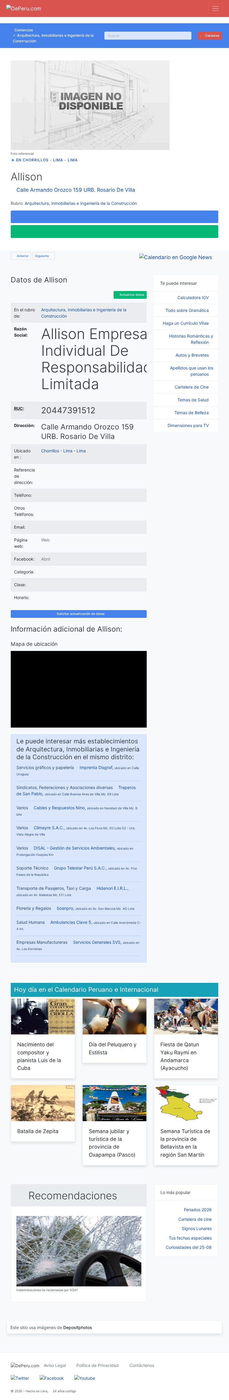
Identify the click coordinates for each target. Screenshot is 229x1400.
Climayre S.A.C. (49, 827)
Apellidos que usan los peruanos (191, 371)
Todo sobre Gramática (187, 310)
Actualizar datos (131, 295)
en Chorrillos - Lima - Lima (47, 160)
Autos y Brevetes (193, 355)
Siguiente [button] (42, 256)
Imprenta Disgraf (96, 767)
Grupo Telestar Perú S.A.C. (80, 867)
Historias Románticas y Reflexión (191, 339)
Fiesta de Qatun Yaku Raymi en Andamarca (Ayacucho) (179, 1056)
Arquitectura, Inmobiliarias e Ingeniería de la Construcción (81, 203)
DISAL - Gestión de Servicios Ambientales (74, 847)
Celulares (211, 36)
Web (45, 539)
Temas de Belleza (192, 412)
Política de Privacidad (97, 1365)
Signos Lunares (197, 1228)
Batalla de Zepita (37, 1131)
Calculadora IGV (193, 297)
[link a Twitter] (20, 1377)
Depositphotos (77, 1327)
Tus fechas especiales (190, 1237)
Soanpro (65, 908)
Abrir (45, 558)
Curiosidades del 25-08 (189, 1247)
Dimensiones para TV (189, 425)
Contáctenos (141, 1365)
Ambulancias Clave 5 (70, 922)
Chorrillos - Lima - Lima (63, 450)
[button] (114, 217)
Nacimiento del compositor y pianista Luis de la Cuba (39, 1056)
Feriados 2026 (198, 1209)
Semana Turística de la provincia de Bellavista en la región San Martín (185, 1143)
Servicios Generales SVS (96, 942)
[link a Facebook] (52, 1377)
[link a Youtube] (84, 1377)
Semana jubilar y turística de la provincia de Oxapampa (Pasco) (112, 1143)
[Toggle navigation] (215, 8)
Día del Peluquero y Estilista (113, 1048)
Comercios (23, 30)
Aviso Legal (55, 1365)
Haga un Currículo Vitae (186, 323)
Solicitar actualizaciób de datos (80, 614)
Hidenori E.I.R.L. (112, 888)
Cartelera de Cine (192, 386)
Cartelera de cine (195, 1219)
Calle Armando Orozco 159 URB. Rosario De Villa (75, 190)
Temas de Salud (193, 399)
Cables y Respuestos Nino (59, 807)
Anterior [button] (22, 256)
